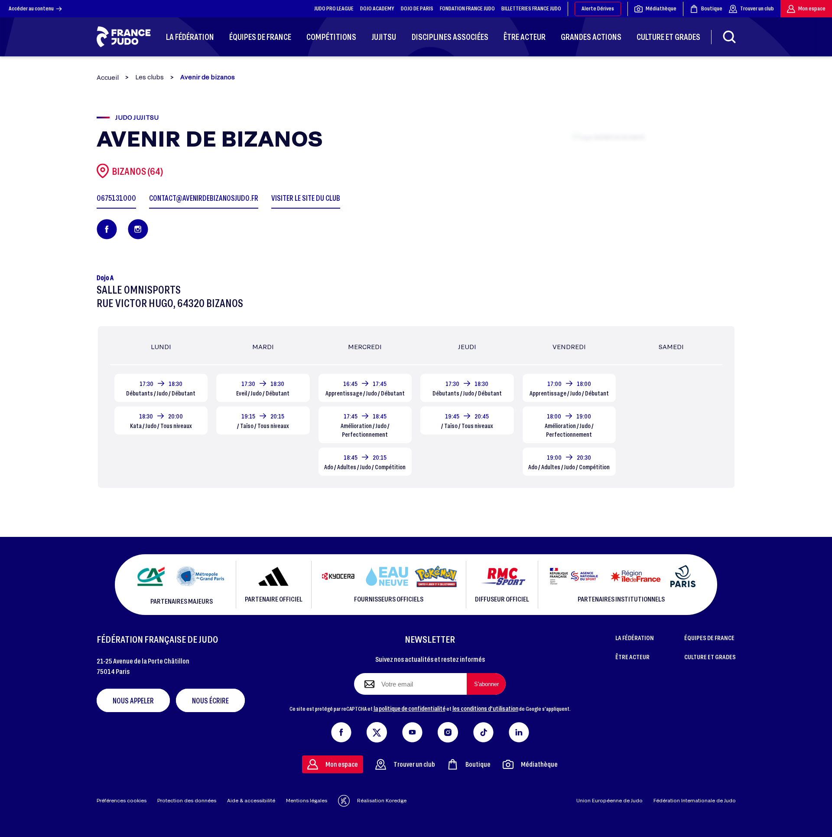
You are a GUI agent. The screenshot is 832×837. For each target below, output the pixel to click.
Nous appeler (133, 700)
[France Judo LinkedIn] (519, 730)
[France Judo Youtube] (412, 730)
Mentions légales (306, 800)
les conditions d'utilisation (485, 708)
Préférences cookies (121, 800)
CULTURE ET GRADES (710, 656)
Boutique (711, 8)
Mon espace (812, 8)
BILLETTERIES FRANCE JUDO (531, 8)
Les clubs (149, 77)
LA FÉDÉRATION (634, 637)
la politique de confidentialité (409, 708)
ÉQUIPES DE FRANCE (709, 637)
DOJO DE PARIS (417, 8)
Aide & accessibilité (251, 800)
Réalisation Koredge (381, 800)
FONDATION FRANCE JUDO (467, 8)
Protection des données (186, 800)
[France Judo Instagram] (448, 730)
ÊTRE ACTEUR (632, 656)
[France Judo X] (377, 730)
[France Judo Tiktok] (483, 730)
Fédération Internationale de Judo (694, 800)
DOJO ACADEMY (377, 8)
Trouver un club (757, 8)
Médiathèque (661, 8)
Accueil (108, 77)
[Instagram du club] (138, 229)
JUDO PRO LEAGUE (334, 8)
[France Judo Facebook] (341, 730)
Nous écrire (210, 700)
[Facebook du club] (107, 229)
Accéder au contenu (31, 8)
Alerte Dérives (598, 8)
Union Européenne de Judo (609, 800)
